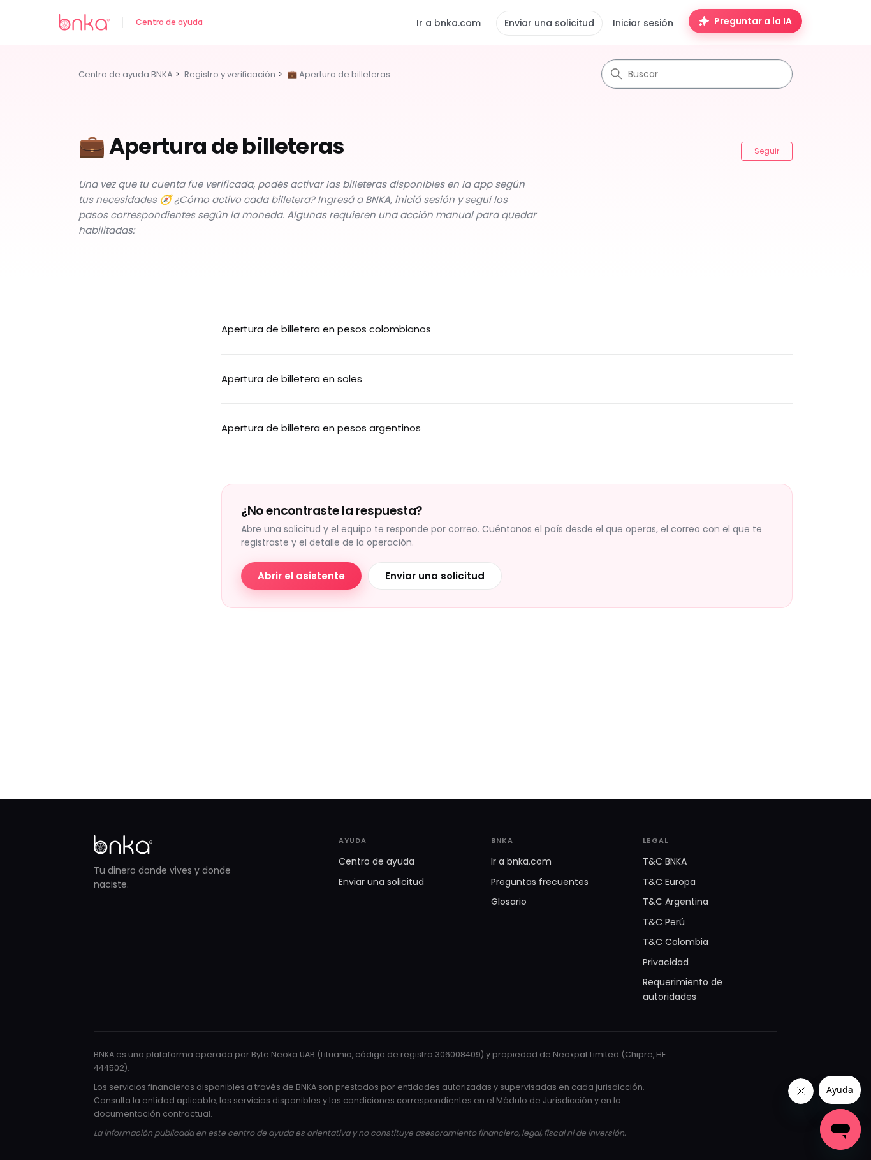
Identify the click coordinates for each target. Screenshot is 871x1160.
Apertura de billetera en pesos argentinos (321, 428)
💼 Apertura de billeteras (338, 74)
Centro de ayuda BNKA (125, 74)
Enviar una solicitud (549, 23)
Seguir (766, 150)
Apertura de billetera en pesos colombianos (326, 329)
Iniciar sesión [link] (643, 23)
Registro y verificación (229, 74)
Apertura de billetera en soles (291, 378)
